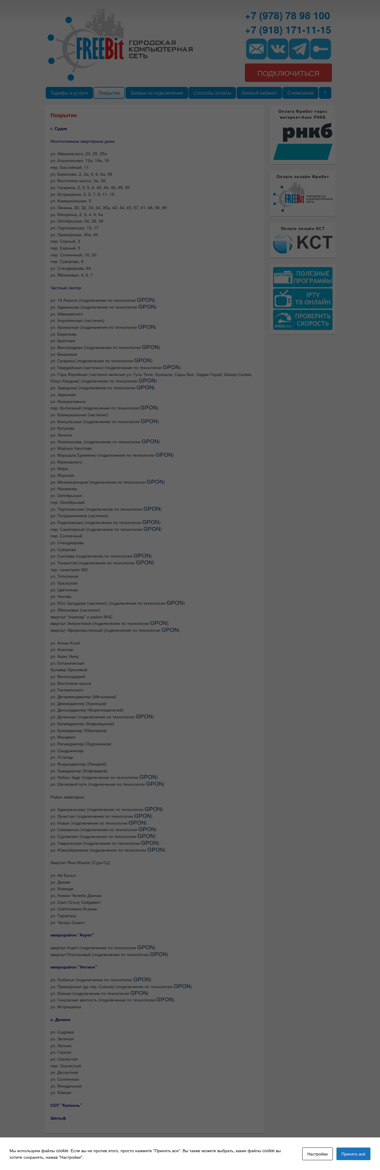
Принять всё (353, 1154)
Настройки (317, 1154)
